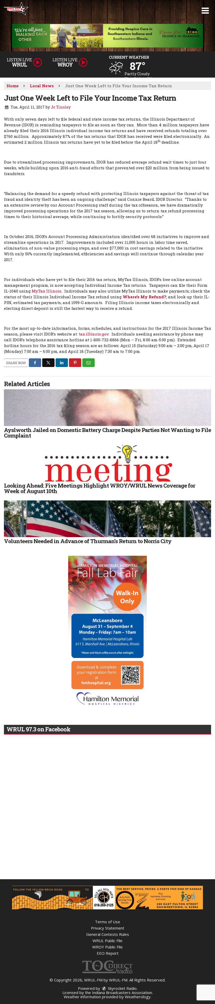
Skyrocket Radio (122, 988)
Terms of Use (107, 921)
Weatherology (137, 996)
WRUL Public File (107, 940)
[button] (205, 11)
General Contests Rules (107, 934)
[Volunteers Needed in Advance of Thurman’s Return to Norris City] (107, 518)
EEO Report (108, 953)
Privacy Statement (107, 928)
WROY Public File (107, 946)
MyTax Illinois (46, 291)
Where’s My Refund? (144, 296)
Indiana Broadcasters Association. (122, 992)
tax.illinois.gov (94, 334)
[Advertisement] (107, 35)
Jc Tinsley (61, 107)
